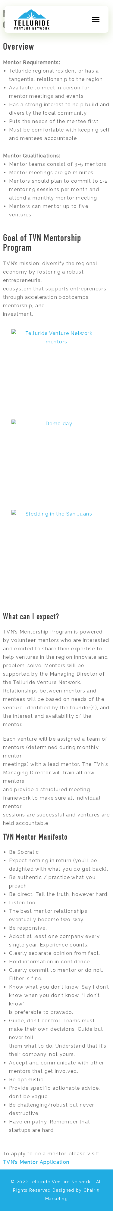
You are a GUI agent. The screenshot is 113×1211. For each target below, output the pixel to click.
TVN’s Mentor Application (36, 1162)
